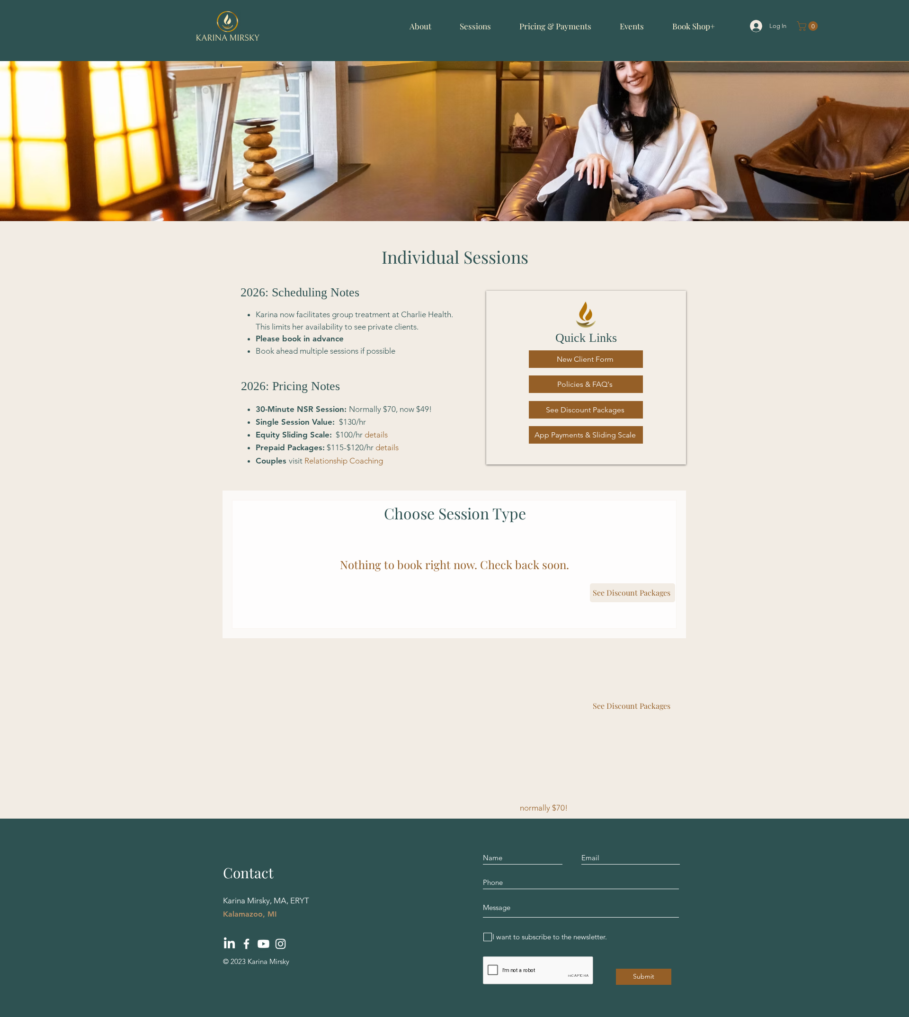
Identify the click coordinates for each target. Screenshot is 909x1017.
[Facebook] (246, 944)
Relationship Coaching (343, 460)
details (376, 434)
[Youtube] (263, 944)
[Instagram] (280, 944)
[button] (420, 26)
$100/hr (349, 434)
